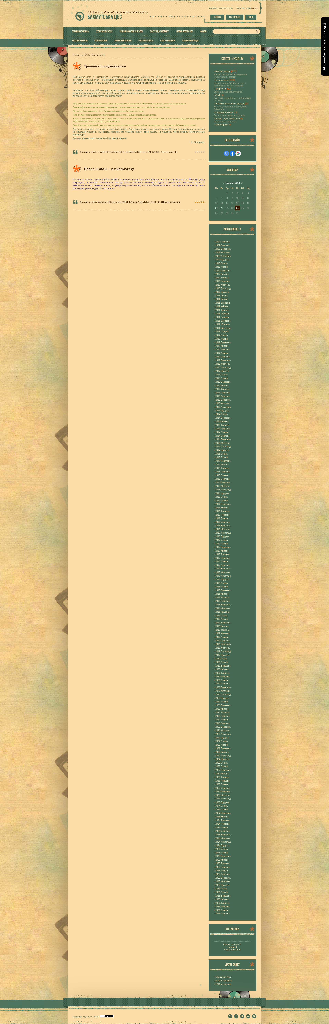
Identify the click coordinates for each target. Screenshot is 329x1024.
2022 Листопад (223, 755)
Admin (138, 152)
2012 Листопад (223, 367)
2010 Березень (223, 270)
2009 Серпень (222, 245)
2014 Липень (221, 432)
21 (222, 208)
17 (237, 203)
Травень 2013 (232, 183)
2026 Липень (221, 910)
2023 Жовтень (222, 795)
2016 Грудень (222, 536)
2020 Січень (221, 658)
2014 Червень (222, 428)
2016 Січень (221, 497)
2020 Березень (223, 665)
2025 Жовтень (222, 881)
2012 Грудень (222, 371)
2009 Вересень (223, 249)
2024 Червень (222, 824)
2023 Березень (223, 770)
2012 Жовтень (222, 364)
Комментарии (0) (169, 152)
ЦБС (104, 17)
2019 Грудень (222, 655)
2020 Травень (222, 673)
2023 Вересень (223, 791)
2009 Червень (222, 241)
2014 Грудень (222, 450)
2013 (86, 55)
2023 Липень (221, 784)
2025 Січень (221, 849)
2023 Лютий (221, 766)
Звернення (220, 88)
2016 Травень (222, 511)
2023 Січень (221, 762)
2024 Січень (221, 806)
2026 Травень (222, 903)
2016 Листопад (223, 533)
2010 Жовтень (222, 285)
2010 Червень (222, 281)
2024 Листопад (223, 842)
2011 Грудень (222, 331)
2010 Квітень (222, 274)
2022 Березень (223, 748)
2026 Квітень (222, 899)
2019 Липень (221, 637)
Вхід (251, 17)
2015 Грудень (222, 493)
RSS (255, 8)
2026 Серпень (222, 913)
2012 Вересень (223, 360)
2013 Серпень (222, 396)
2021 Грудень (222, 737)
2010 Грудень (222, 292)
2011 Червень (222, 313)
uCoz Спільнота (223, 980)
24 (237, 208)
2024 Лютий (221, 809)
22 (227, 208)
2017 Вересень (223, 568)
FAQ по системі (223, 984)
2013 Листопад (223, 407)
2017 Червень (222, 558)
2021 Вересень (223, 727)
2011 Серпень (222, 317)
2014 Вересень (223, 439)
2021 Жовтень (222, 730)
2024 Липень (221, 827)
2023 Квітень (222, 773)
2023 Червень (222, 780)
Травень (95, 55)
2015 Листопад (223, 489)
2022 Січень (221, 741)
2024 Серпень (222, 831)
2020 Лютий (221, 662)
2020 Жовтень (222, 691)
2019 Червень (222, 633)
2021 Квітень (222, 709)
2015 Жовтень (222, 486)
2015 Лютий (221, 457)
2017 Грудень (222, 579)
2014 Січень (221, 414)
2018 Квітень (222, 594)
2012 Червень (222, 349)
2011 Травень (222, 310)
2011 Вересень (223, 320)
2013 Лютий (221, 378)
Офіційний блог (223, 977)
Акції (217, 95)
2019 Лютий (221, 619)
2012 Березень (223, 342)
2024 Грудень (222, 845)
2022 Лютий (221, 745)
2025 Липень (221, 870)
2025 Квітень (222, 860)
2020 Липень (221, 680)
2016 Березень (223, 504)
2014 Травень (222, 425)
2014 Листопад (223, 446)
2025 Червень (222, 867)
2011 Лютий (221, 299)
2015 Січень (221, 453)
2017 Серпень (222, 565)
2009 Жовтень (222, 252)
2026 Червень (222, 906)
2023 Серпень (222, 788)
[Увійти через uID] (226, 153)
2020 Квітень (222, 669)
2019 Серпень (222, 640)
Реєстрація (234, 17)
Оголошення (221, 80)
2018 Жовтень (222, 608)
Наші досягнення (99, 202)
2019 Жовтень (222, 648)
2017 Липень (221, 561)
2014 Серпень (222, 435)
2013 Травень (222, 389)
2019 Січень (221, 615)
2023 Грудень (222, 802)
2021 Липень (221, 719)
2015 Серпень (222, 479)
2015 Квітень (222, 464)
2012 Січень (221, 335)
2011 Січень (221, 295)
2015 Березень (223, 461)
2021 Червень (222, 716)
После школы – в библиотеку (109, 169)
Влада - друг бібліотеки (227, 118)
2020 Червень (222, 676)
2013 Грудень (222, 410)
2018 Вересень (223, 604)
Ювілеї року (221, 124)
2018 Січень (221, 583)
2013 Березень (223, 382)
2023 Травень (222, 777)
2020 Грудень (222, 698)
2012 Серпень (222, 356)
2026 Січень (221, 888)
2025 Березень (223, 856)
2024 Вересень (223, 834)
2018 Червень (222, 601)
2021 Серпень (222, 723)
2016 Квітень (222, 507)
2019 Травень (222, 630)
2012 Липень (221, 353)
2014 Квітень (222, 421)
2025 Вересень (223, 877)
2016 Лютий (221, 500)
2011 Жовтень (222, 324)
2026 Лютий (221, 892)
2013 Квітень (222, 385)
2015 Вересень (223, 482)
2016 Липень (221, 518)
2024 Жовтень (222, 838)
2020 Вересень (223, 687)
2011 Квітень (221, 306)
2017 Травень (222, 554)
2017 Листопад (223, 576)
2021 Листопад (223, 734)
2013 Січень (221, 374)
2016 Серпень (222, 522)
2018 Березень (223, 590)
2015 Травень (222, 468)
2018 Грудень (222, 612)
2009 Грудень (222, 259)
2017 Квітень (222, 550)
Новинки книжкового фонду (229, 103)
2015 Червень (222, 471)
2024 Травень (222, 820)
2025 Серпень (222, 874)
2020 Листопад (223, 694)
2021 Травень (222, 712)
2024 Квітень (222, 816)
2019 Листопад (223, 651)
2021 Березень (223, 705)
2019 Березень (223, 622)
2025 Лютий (221, 852)
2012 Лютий (221, 338)
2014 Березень (223, 418)
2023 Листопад (223, 798)
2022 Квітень (222, 752)
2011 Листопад (223, 328)
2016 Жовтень (222, 529)
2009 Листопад (223, 256)
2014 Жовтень (222, 443)
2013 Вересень (223, 400)
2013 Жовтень (222, 403)
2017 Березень (223, 547)
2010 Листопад (223, 288)
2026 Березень (223, 895)
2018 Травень (222, 597)
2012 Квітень (222, 346)
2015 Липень (221, 475)
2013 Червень (222, 392)
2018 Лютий (221, 586)
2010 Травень (222, 277)
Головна (217, 17)
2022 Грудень (222, 759)
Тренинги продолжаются (105, 66)
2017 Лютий (221, 543)
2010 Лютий (221, 267)
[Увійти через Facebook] (232, 153)
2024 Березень (223, 813)
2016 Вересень (223, 525)
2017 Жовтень (222, 572)
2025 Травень (222, 863)
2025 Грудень (222, 885)
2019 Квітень (222, 626)
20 (216, 208)
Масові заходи (98, 152)
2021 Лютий (221, 701)
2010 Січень (221, 263)
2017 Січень (221, 540)
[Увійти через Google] (238, 153)
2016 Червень (222, 515)
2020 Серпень (222, 683)
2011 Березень (222, 303)
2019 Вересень (223, 644)
